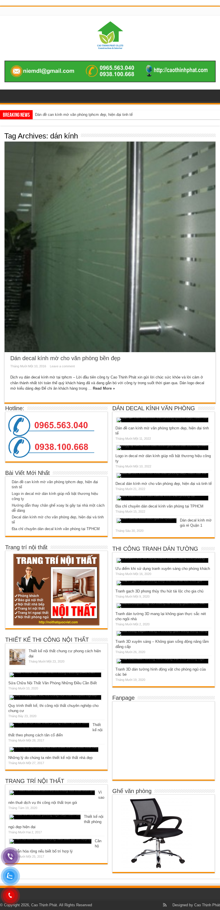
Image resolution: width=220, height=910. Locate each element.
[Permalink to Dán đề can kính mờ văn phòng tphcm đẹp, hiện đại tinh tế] (162, 420)
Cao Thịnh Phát (207, 905)
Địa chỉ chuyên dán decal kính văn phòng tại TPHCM (56, 529)
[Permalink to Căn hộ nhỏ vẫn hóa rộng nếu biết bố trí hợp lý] (50, 841)
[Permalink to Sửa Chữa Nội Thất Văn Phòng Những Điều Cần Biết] (55, 675)
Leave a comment (62, 366)
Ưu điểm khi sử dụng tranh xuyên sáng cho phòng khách (162, 568)
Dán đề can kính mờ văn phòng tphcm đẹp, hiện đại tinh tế (84, 114)
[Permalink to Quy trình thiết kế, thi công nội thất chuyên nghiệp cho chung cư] (55, 697)
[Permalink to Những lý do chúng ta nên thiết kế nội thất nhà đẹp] (53, 749)
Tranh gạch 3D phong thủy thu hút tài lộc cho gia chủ (159, 591)
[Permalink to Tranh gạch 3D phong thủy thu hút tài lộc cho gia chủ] (162, 583)
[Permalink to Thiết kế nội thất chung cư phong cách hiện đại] (17, 657)
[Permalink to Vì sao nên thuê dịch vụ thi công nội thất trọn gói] (52, 792)
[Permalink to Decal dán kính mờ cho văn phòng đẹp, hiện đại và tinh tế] (162, 475)
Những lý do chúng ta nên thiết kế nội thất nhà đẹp (50, 758)
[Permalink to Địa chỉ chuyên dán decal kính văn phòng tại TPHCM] (162, 498)
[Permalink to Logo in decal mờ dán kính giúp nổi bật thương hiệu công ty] (162, 447)
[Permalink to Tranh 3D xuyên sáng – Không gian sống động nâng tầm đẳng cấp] (162, 633)
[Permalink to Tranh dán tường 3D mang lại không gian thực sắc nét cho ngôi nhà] (162, 605)
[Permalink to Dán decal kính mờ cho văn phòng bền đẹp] (110, 247)
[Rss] (165, 904)
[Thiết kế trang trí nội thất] (110, 44)
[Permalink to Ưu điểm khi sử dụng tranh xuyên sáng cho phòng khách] (162, 560)
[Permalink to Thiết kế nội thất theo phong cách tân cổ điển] (49, 725)
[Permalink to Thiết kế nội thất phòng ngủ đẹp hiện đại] (44, 817)
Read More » (104, 388)
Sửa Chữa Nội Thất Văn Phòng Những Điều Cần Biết (52, 683)
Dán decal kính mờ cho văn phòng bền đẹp (65, 358)
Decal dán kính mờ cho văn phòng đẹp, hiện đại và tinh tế (163, 483)
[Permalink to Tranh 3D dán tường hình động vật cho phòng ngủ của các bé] (162, 661)
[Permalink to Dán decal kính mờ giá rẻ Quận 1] (146, 520)
